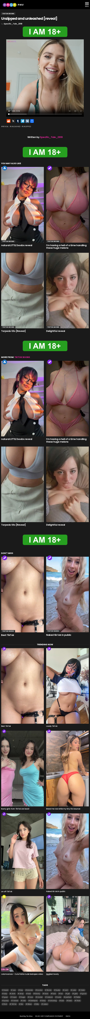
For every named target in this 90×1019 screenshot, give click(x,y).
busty (58, 990)
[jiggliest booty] (67, 934)
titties (30, 1004)
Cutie (83, 990)
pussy (6, 1000)
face (46, 993)
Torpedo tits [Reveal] (13, 331)
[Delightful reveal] (67, 290)
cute (74, 990)
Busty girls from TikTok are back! (15, 809)
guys (6, 997)
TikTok (14, 1004)
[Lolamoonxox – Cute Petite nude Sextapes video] (22, 934)
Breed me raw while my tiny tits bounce (63, 809)
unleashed (16, 126)
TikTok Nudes (8, 631)
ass (14, 990)
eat (29, 993)
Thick (78, 1000)
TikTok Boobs (8, 241)
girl (68, 993)
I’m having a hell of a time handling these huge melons (66, 247)
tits (22, 1004)
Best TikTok (7, 635)
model (39, 997)
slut (62, 1000)
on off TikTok (6, 891)
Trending (49, 168)
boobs (39, 990)
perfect (68, 997)
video (45, 1004)
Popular (4, 896)
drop (21, 993)
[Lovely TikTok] (67, 686)
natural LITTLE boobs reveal (16, 245)
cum (66, 990)
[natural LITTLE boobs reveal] (22, 205)
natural (49, 997)
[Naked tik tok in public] (67, 594)
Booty (49, 990)
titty (37, 1004)
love (31, 997)
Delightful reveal (55, 331)
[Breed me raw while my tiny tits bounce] (67, 768)
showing (53, 1000)
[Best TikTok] (22, 594)
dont (13, 993)
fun (61, 993)
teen (70, 1000)
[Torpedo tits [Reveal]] (22, 290)
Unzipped (27, 126)
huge (23, 997)
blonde (30, 990)
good (84, 993)
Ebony (37, 993)
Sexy (43, 1000)
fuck (54, 993)
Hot (4, 168)
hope (14, 997)
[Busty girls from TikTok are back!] (22, 768)
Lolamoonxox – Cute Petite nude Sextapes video (22, 974)
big (21, 990)
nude (59, 997)
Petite (78, 997)
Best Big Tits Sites (26, 1016)
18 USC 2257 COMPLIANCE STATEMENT (49, 1016)
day (5, 993)
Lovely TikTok (51, 726)
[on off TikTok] (22, 851)
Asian (6, 990)
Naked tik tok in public (58, 635)
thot (5, 1004)
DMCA (68, 1016)
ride (24, 1000)
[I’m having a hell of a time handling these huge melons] (67, 205)
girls (75, 993)
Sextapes (33, 1000)
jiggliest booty (52, 974)
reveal (6, 126)
